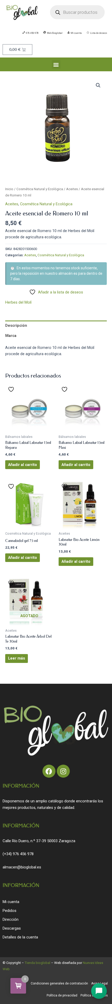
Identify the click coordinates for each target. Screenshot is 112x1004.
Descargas (12, 928)
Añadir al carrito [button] (22, 464)
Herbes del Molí (18, 302)
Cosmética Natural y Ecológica (39, 189)
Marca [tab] (10, 335)
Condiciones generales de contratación (59, 983)
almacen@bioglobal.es (22, 867)
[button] (56, 64)
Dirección (10, 919)
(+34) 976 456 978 (18, 854)
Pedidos (9, 910)
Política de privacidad (62, 995)
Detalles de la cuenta (20, 937)
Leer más (16, 658)
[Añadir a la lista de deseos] (12, 389)
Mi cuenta (11, 901)
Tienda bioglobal (37, 963)
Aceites (72, 189)
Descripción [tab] (16, 325)
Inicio (9, 189)
